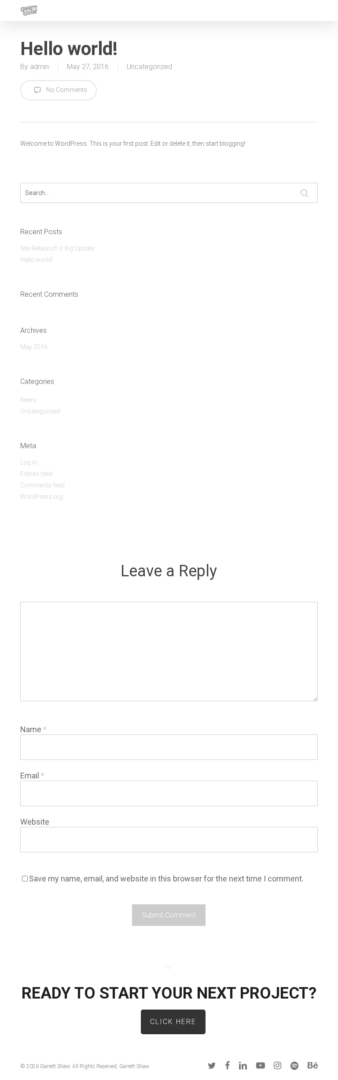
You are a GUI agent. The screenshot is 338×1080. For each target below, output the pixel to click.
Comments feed (42, 485)
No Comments (66, 89)
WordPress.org (41, 496)
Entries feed (36, 473)
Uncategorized (149, 67)
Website (34, 821)
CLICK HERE (173, 1021)
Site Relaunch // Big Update (57, 248)
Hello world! (36, 259)
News (28, 399)
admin (39, 67)
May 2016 (34, 346)
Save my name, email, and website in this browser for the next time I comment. (166, 878)
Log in (28, 462)
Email (32, 775)
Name (33, 729)
